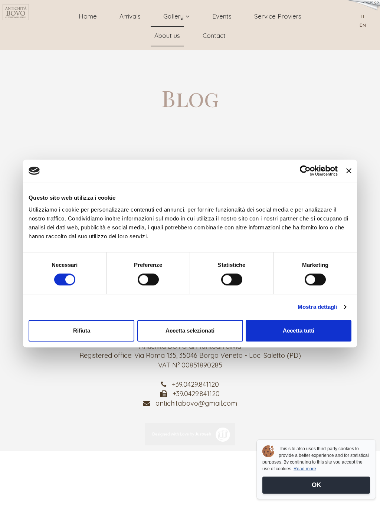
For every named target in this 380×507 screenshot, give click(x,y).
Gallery (174, 16)
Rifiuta (81, 330)
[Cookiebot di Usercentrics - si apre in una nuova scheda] (305, 170)
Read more (305, 468)
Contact (214, 35)
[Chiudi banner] (348, 170)
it (363, 16)
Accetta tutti (298, 330)
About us (167, 35)
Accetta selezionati (190, 330)
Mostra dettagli (317, 307)
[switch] (148, 279)
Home (88, 16)
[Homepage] (16, 12)
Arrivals (130, 16)
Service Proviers (277, 16)
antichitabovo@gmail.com (196, 403)
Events (222, 16)
